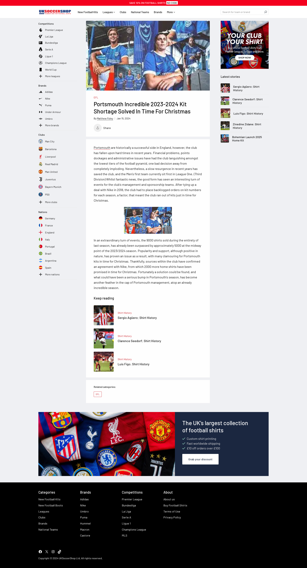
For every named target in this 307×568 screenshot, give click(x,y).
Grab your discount (200, 459)
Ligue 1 (126, 523)
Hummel (85, 523)
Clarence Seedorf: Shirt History (247, 101)
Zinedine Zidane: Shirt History (247, 126)
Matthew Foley (105, 118)
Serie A (126, 517)
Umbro (84, 511)
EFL (96, 97)
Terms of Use (171, 511)
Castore (85, 535)
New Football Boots (50, 505)
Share (107, 128)
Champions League (134, 529)
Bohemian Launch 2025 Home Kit (247, 138)
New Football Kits (49, 499)
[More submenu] (174, 12)
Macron (84, 529)
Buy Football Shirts (175, 505)
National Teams (48, 529)
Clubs (41, 517)
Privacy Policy (172, 517)
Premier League (132, 499)
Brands (42, 523)
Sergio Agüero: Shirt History (246, 88)
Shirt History (125, 312)
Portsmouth (102, 147)
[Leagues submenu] (114, 12)
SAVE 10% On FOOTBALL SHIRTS (153, 2)
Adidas (84, 499)
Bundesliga (129, 505)
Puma (83, 517)
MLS (124, 535)
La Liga (126, 511)
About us (169, 499)
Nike (83, 505)
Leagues (43, 511)
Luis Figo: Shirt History (248, 113)
